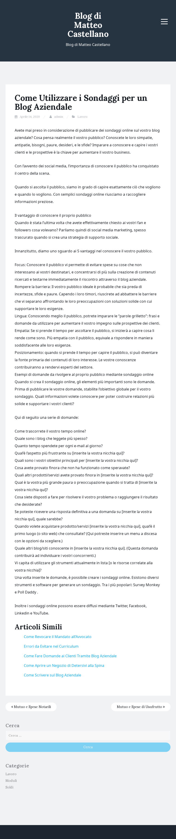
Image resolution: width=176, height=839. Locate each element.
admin (58, 117)
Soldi (9, 787)
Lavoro (82, 117)
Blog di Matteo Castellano (88, 25)
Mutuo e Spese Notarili (32, 707)
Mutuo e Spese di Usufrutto (140, 707)
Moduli (11, 781)
